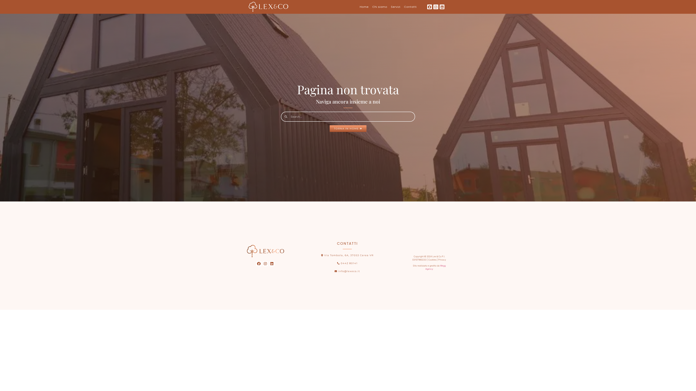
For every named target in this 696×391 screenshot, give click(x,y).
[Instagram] (435, 7)
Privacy (442, 259)
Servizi (395, 7)
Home (364, 7)
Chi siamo (379, 7)
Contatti (410, 7)
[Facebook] (429, 7)
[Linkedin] (442, 7)
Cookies (432, 259)
